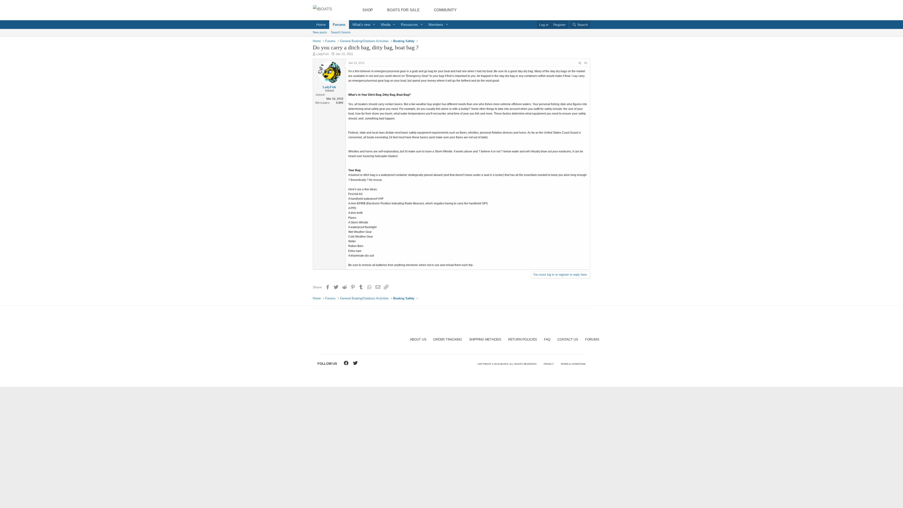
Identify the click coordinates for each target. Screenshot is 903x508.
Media (385, 25)
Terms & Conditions (573, 364)
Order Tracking (447, 339)
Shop (367, 10)
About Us (418, 339)
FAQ (547, 339)
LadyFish (322, 54)
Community (445, 10)
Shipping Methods (485, 339)
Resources (409, 25)
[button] (374, 24)
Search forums (341, 32)
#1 (586, 63)
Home (321, 25)
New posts (320, 32)
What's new (361, 25)
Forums (339, 25)
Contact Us (567, 339)
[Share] (580, 63)
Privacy (549, 364)
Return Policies (522, 339)
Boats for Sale (403, 10)
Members (435, 25)
